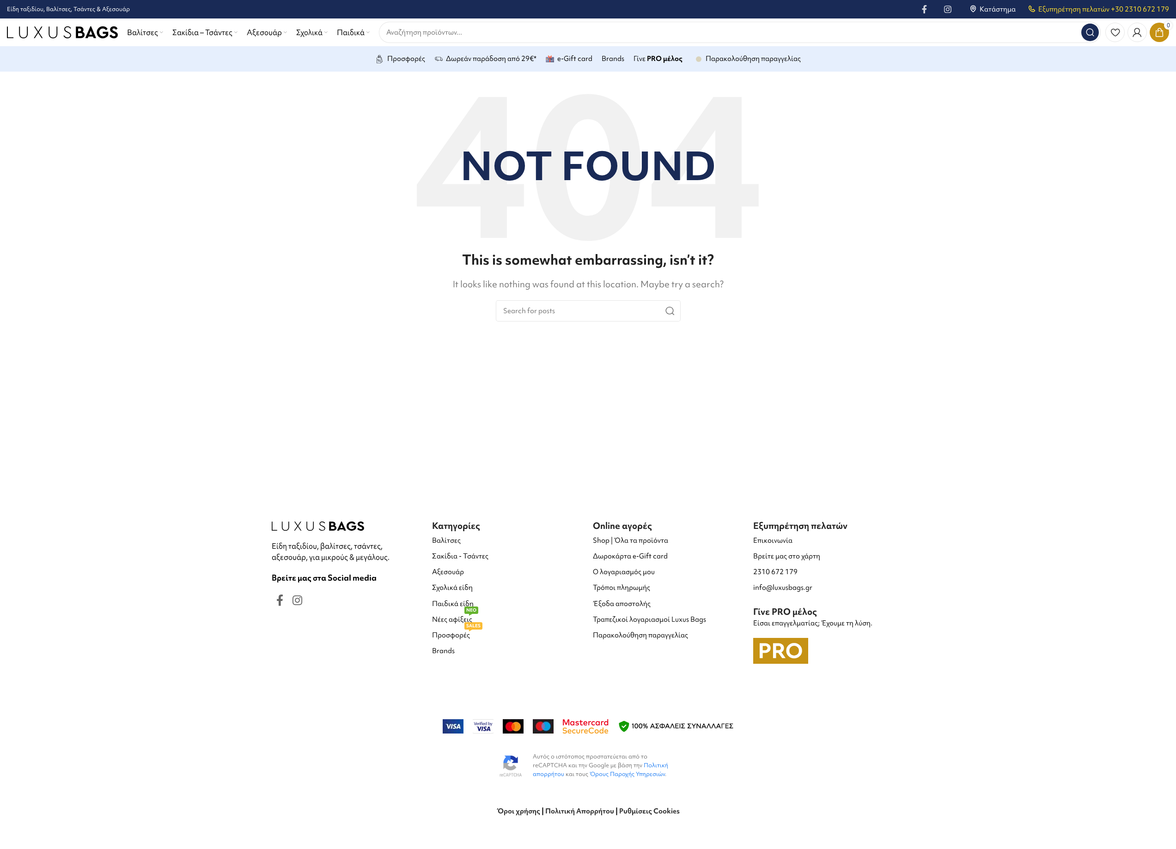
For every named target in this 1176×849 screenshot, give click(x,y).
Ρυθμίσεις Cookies (649, 811)
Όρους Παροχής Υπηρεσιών (627, 774)
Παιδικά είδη (453, 603)
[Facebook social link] (924, 9)
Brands (443, 650)
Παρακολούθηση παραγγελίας (640, 635)
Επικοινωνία (772, 540)
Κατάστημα (998, 9)
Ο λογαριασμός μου (624, 571)
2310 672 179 (775, 571)
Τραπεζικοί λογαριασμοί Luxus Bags (649, 619)
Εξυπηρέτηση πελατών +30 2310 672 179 (1103, 9)
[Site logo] (62, 31)
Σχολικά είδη (452, 587)
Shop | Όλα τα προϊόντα (630, 540)
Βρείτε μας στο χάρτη (786, 556)
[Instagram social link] (947, 9)
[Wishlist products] (1115, 32)
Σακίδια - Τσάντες (460, 556)
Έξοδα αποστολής (622, 603)
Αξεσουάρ (448, 571)
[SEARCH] (1090, 32)
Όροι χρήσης (518, 811)
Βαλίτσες (446, 540)
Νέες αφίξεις (454, 618)
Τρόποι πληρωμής (621, 587)
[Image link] (318, 525)
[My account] (1137, 32)
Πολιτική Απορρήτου (579, 811)
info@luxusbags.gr (782, 587)
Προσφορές (456, 633)
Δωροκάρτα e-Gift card (630, 556)
